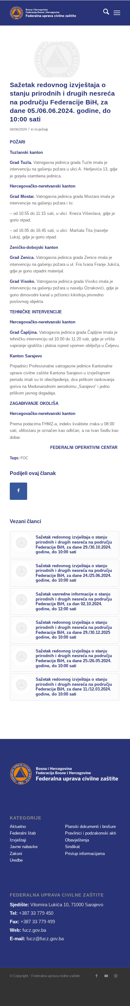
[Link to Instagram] (115, 976)
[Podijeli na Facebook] (18, 491)
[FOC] (57, 59)
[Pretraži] (103, 12)
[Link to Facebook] (96, 976)
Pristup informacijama (85, 853)
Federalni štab (23, 833)
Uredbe (16, 860)
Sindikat (72, 846)
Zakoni (16, 853)
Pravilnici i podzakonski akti (90, 833)
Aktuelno (18, 826)
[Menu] (117, 12)
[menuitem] (103, 12)
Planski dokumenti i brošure (90, 826)
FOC (24, 458)
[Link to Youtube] (106, 976)
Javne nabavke (24, 846)
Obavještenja (77, 840)
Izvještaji (41, 129)
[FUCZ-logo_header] (54, 12)
